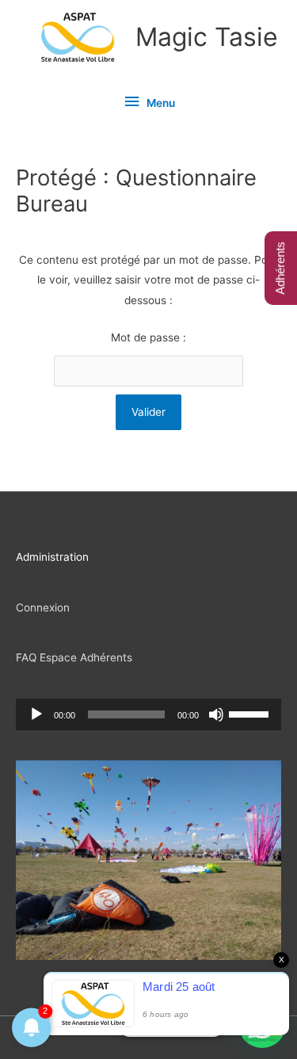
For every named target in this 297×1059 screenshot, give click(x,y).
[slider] (251, 713)
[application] (148, 714)
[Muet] (216, 714)
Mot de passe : (148, 337)
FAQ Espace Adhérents (74, 657)
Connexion (43, 607)
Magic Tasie (206, 36)
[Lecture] (36, 714)
